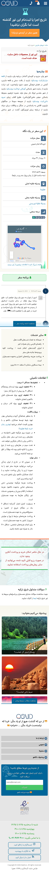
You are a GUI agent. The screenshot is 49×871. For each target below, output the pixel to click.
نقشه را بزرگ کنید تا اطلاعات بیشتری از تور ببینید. (24, 264)
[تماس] (31, 3)
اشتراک (24, 787)
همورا (13, 868)
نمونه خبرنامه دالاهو (23, 792)
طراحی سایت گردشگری (29, 868)
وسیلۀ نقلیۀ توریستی (37, 203)
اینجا (35, 598)
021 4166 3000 (17, 838)
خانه (46, 45)
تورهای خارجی (39, 45)
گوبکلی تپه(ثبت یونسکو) (16, 89)
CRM (18, 868)
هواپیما (42, 189)
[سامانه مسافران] (38, 3)
